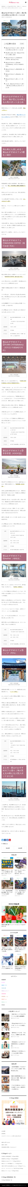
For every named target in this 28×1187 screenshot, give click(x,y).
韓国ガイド (5, 843)
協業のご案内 (4, 1144)
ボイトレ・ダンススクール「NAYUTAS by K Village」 (13, 1168)
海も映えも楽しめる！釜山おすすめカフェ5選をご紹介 (15, 53)
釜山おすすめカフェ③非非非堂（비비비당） (15, 70)
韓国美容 (4, 993)
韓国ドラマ (4, 985)
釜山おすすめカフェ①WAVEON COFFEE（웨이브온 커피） (14, 58)
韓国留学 (4, 979)
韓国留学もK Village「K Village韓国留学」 (10, 1158)
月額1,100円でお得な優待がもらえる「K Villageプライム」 (14, 1166)
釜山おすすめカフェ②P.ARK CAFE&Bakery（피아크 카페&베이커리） (15, 64)
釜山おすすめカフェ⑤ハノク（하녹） (14, 80)
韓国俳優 (4, 988)
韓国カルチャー (5, 991)
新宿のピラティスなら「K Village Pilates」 (11, 1170)
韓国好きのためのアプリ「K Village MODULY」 (12, 1161)
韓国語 (3, 1005)
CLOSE (21, 43)
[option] (14, 916)
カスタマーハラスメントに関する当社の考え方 (11, 1136)
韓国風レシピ (5, 996)
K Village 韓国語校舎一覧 (7, 1180)
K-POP (3, 982)
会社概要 (3, 1131)
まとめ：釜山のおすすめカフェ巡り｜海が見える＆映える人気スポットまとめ (15, 85)
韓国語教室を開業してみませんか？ (9, 1147)
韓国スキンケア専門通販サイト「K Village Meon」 (12, 1163)
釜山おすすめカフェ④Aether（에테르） (14, 75)
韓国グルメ (4, 999)
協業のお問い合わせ (6, 1142)
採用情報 (3, 1133)
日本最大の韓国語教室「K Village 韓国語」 (10, 1156)
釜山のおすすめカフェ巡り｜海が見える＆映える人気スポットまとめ (15, 49)
